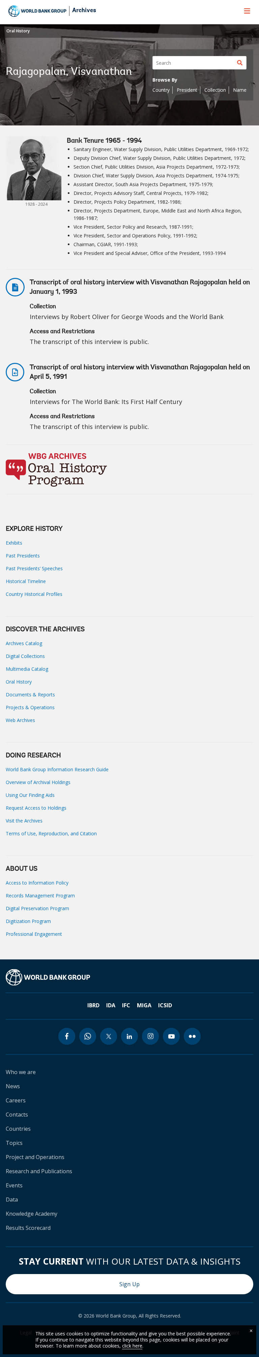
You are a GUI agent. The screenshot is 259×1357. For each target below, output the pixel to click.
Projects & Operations (30, 707)
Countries (18, 1128)
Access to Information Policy (37, 882)
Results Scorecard (28, 1228)
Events (14, 1185)
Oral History (18, 31)
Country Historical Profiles (34, 594)
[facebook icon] (66, 1036)
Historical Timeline (26, 581)
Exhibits (14, 543)
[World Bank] (48, 977)
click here (132, 1345)
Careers (16, 1100)
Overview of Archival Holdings (38, 782)
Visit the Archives (24, 820)
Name (240, 90)
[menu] (247, 10)
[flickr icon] (192, 1036)
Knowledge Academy (31, 1213)
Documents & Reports (30, 694)
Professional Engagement (34, 934)
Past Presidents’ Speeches (34, 568)
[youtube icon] (171, 1036)
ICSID (165, 1005)
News (13, 1086)
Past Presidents (23, 555)
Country (161, 90)
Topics (14, 1143)
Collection (215, 90)
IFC (126, 1005)
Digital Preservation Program (37, 908)
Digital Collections (25, 656)
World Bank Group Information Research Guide (57, 769)
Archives (84, 11)
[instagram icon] (150, 1036)
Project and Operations (35, 1157)
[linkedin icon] (129, 1036)
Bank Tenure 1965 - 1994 (104, 141)
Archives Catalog (24, 643)
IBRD (93, 1005)
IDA (110, 1005)
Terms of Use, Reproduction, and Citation (51, 833)
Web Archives (20, 720)
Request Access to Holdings (36, 808)
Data (12, 1199)
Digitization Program (28, 921)
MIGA (144, 1005)
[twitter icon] (108, 1036)
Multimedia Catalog (27, 669)
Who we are (21, 1072)
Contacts (17, 1114)
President (187, 90)
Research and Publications (39, 1171)
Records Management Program (40, 895)
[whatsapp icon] (87, 1036)
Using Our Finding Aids (30, 795)
